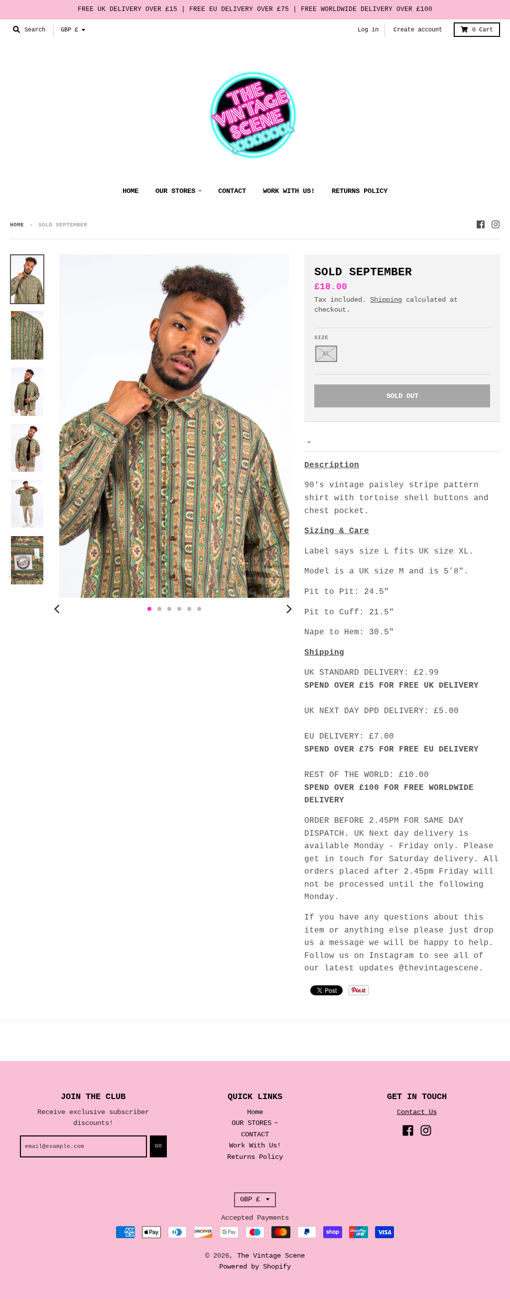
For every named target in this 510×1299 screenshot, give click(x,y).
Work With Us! (255, 1145)
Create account (417, 29)
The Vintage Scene (271, 1256)
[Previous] (58, 609)
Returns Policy (255, 1157)
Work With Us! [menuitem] (289, 191)
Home (17, 225)
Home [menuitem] (130, 191)
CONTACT (255, 1134)
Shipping (386, 300)
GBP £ (69, 29)
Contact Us (417, 1112)
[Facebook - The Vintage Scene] (480, 224)
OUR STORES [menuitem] (175, 191)
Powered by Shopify (255, 1267)
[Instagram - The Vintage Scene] (495, 224)
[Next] (288, 609)
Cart (482, 29)
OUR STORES (251, 1123)
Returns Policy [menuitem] (359, 191)
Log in (368, 29)
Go (158, 1146)
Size (321, 338)
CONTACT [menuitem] (232, 191)
